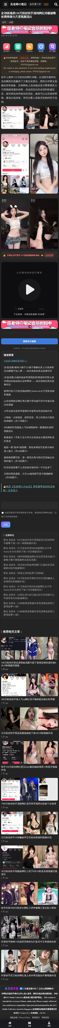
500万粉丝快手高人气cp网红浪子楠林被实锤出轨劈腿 (28, 699)
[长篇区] (18, 48)
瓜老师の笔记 (18, 4)
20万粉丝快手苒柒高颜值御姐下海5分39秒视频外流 (27, 733)
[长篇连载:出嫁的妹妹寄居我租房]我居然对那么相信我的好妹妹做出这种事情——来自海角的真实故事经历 (29, 381)
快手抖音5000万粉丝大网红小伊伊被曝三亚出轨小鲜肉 (28, 908)
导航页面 (45, 1017)
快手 (4, 22)
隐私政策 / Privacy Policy (20, 1017)
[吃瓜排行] (6, 48)
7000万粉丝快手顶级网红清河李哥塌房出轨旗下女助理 (28, 803)
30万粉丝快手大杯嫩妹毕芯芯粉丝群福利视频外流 (26, 837)
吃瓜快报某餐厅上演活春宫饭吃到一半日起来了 (28, 467)
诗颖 (11, 22)
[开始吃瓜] (29, 48)
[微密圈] (41, 48)
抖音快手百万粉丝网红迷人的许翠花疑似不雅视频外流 (28, 975)
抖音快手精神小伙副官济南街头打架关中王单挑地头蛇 (28, 941)
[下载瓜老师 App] (46, 4)
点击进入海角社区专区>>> (15, 361)
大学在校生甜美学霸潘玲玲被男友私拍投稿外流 (28, 411)
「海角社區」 (24, 58)
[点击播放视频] (29, 290)
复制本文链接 (29, 341)
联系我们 (36, 1017)
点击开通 (49, 255)
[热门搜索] (52, 48)
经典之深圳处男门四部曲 (30, 573)
